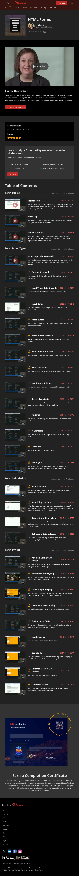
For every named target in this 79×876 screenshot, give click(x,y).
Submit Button (39, 486)
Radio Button (38, 319)
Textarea (36, 415)
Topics (4, 822)
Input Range (37, 304)
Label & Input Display (42, 589)
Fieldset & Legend (40, 272)
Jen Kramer (41, 25)
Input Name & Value (41, 383)
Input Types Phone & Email (41, 256)
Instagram (20, 851)
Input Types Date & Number (45, 288)
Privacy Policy (38, 870)
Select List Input (39, 367)
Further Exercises (40, 684)
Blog (25, 7)
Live (3, 818)
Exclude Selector (39, 653)
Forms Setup (34, 200)
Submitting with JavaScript (44, 518)
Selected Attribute (40, 399)
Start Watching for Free (17, 107)
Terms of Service (27, 870)
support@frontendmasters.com (19, 863)
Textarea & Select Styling (43, 605)
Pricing (43, 7)
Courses (16, 7)
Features (33, 7)
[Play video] (39, 66)
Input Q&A (37, 462)
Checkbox (36, 446)
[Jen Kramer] (31, 26)
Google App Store (23, 858)
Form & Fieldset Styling (43, 573)
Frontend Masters (15, 3)
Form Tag (32, 216)
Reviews (5, 829)
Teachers (5, 825)
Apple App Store (8, 858)
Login (72, 3)
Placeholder (37, 430)
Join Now (62, 3)
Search (52, 3)
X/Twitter (4, 851)
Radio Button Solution (42, 351)
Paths (7, 7)
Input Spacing (38, 637)
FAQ (3, 837)
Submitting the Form (42, 502)
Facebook (15, 851)
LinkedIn (9, 851)
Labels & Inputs (35, 232)
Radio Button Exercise (42, 335)
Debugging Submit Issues (44, 534)
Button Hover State (41, 621)
